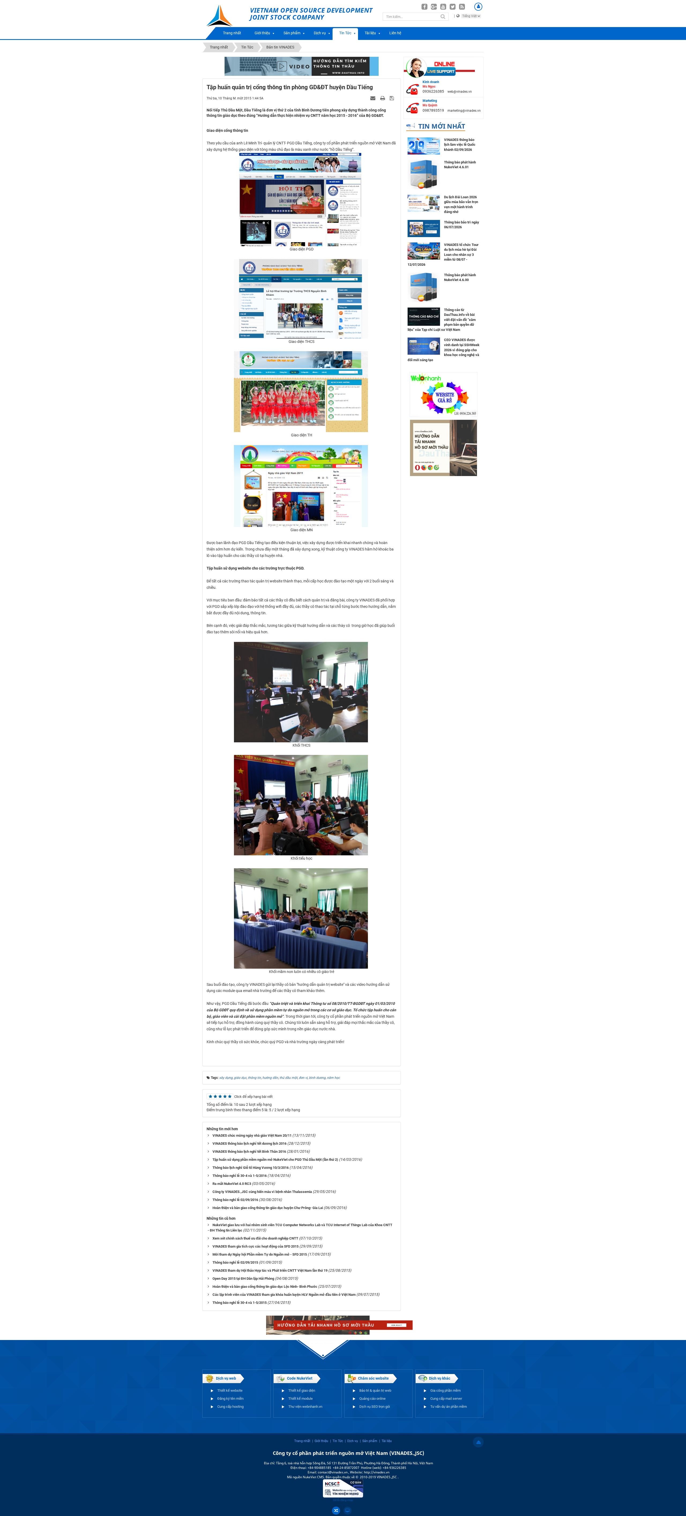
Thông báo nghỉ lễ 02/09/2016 (235, 1200)
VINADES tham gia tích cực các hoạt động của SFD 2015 (255, 1246)
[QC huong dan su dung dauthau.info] (302, 66)
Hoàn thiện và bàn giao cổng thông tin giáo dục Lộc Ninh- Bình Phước (264, 1287)
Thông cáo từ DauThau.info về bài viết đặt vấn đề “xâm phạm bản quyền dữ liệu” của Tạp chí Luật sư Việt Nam (442, 320)
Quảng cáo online (372, 1399)
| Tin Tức (336, 1441)
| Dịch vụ (351, 1441)
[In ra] (383, 98)
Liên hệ (395, 33)
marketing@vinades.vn (464, 111)
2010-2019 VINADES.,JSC (379, 1477)
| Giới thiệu (320, 1441)
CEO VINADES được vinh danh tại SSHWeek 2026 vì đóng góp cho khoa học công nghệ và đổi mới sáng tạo (443, 350)
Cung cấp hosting (230, 1407)
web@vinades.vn (460, 91)
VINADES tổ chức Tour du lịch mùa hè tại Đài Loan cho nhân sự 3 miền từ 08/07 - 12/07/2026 (443, 255)
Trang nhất (232, 33)
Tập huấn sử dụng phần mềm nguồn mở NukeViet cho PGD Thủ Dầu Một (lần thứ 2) (275, 1160)
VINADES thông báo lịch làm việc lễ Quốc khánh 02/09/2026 (459, 145)
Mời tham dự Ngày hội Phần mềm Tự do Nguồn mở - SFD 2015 (259, 1254)
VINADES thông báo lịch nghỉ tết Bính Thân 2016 (249, 1152)
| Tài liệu (385, 1441)
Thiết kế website (230, 1390)
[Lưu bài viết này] (392, 98)
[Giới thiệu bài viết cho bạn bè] (373, 98)
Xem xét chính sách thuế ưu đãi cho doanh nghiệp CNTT (255, 1238)
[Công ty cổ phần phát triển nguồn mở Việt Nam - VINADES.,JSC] (225, 19)
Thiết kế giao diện (301, 1390)
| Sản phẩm (368, 1441)
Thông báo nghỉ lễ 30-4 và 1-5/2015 (239, 1303)
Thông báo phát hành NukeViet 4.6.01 (460, 164)
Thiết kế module (300, 1399)
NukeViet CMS (313, 1477)
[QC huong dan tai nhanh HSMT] (443, 448)
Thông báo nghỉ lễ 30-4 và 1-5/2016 (239, 1176)
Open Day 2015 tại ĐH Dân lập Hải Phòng (243, 1279)
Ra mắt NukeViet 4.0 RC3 (231, 1184)
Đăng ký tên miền (230, 1399)
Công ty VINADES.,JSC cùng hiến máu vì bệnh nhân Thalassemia (262, 1192)
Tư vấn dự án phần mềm (448, 1407)
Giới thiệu (262, 33)
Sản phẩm (292, 33)
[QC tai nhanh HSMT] (343, 1325)
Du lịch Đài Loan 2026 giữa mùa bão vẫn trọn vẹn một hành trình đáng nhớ (461, 204)
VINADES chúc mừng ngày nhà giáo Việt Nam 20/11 (252, 1135)
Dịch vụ (320, 33)
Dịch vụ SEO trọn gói (374, 1407)
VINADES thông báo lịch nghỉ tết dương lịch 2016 (249, 1143)
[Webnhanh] (443, 394)
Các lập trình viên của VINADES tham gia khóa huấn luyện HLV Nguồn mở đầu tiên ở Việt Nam (284, 1295)
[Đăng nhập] (478, 7)
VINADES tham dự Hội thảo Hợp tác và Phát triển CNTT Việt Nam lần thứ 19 (269, 1270)
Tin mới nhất (441, 126)
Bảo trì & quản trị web (375, 1390)
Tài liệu (370, 33)
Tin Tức (345, 33)
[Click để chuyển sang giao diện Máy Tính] (348, 1511)
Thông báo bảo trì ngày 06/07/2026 (461, 224)
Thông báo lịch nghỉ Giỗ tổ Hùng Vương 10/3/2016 (250, 1168)
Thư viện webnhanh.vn (305, 1407)
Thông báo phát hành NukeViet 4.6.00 (460, 277)
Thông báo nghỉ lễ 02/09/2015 (235, 1262)
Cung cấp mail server (446, 1399)
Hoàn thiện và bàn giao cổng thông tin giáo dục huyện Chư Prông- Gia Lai (267, 1208)
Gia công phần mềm (445, 1390)
